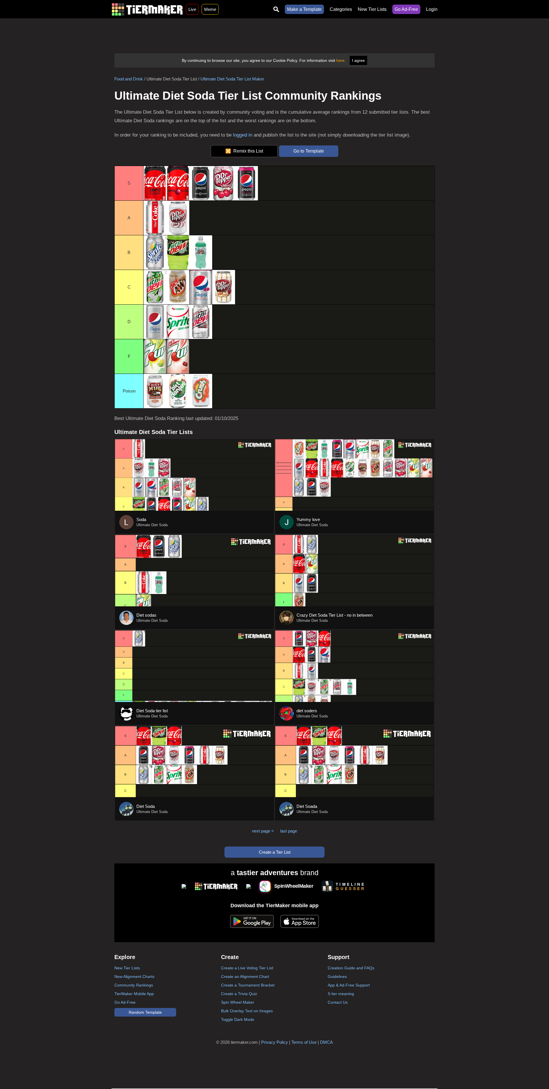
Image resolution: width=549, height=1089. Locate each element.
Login (431, 9)
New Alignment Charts (134, 976)
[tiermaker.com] (147, 9)
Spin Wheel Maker (237, 1002)
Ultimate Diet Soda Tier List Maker (232, 78)
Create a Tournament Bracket (247, 985)
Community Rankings (133, 985)
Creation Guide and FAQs (351, 968)
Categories (341, 9)
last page (288, 830)
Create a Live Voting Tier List (247, 968)
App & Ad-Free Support (349, 985)
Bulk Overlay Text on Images (247, 1011)
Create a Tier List (275, 852)
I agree (358, 60)
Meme (210, 9)
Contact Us (338, 1002)
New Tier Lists (372, 9)
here (340, 60)
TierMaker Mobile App (134, 993)
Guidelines (337, 976)
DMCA (326, 1042)
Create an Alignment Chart (245, 976)
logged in (242, 135)
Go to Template (308, 151)
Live (192, 9)
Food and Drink (128, 78)
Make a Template (304, 9)
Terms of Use (304, 1042)
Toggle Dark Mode (237, 1019)
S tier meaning (341, 993)
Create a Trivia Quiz (239, 993)
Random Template (145, 1012)
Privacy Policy (274, 1042)
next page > (263, 830)
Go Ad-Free (406, 9)
